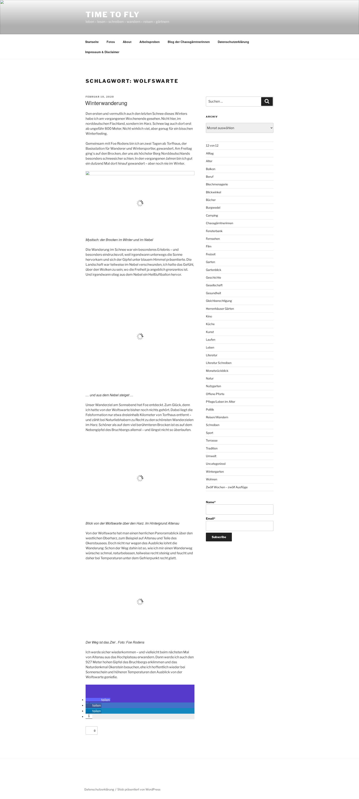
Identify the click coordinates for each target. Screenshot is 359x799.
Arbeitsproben (149, 42)
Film (208, 246)
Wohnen (211, 479)
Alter (209, 161)
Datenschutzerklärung (233, 42)
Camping (212, 215)
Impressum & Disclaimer (102, 52)
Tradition (212, 448)
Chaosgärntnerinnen (219, 223)
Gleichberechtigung (219, 300)
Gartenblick (213, 270)
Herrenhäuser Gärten (220, 308)
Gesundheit (213, 293)
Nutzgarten (213, 386)
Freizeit (210, 254)
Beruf (209, 176)
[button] (98, 700)
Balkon (210, 169)
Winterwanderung (106, 102)
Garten (210, 262)
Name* (211, 502)
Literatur (211, 355)
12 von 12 (212, 145)
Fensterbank (214, 231)
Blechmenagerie (217, 184)
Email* (210, 518)
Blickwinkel (213, 192)
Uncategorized (215, 463)
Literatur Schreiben (218, 363)
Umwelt (211, 456)
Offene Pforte (215, 394)
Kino (209, 316)
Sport (209, 432)
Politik (210, 409)
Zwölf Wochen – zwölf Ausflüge (227, 487)
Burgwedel (213, 207)
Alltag (210, 153)
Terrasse (212, 440)
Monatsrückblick (217, 370)
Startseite (92, 42)
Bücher (211, 200)
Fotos (111, 42)
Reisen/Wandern (217, 417)
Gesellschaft (214, 285)
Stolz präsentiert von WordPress (138, 789)
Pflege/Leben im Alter (220, 401)
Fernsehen (213, 238)
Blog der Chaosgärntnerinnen (189, 42)
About (127, 42)
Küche (210, 324)
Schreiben (212, 425)
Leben (210, 347)
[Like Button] (90, 730)
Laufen (210, 339)
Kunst (210, 332)
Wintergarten (215, 471)
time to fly (113, 14)
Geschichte (213, 277)
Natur (210, 378)
